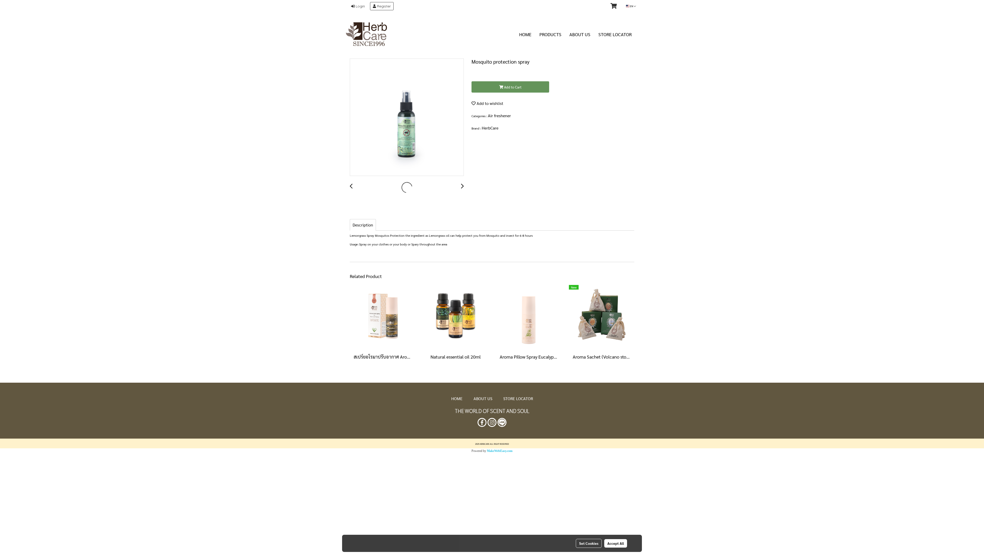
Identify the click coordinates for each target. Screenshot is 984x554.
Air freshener (499, 115)
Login (360, 6)
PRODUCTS (550, 34)
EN (631, 6)
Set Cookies (588, 543)
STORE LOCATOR (615, 34)
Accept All (615, 543)
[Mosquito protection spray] (407, 117)
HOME (525, 34)
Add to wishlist (489, 103)
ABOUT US (579, 34)
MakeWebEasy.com (499, 451)
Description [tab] (363, 224)
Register (383, 6)
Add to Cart (512, 87)
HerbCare (490, 128)
